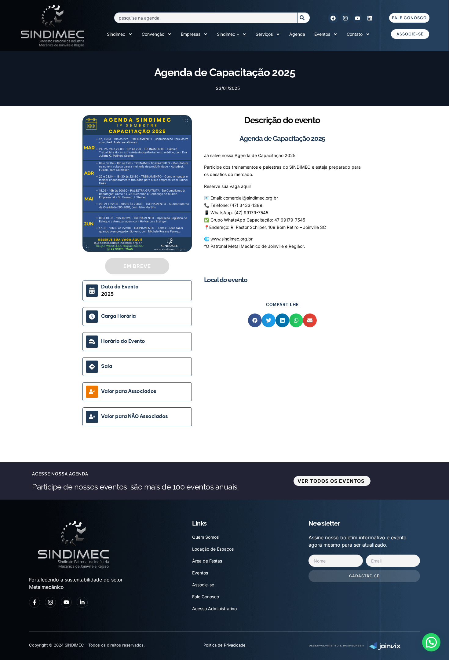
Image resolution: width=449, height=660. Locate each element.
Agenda (297, 34)
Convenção (153, 34)
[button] (255, 320)
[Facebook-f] (34, 602)
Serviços (264, 34)
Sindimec (116, 34)
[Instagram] (345, 18)
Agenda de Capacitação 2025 (282, 138)
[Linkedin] (370, 18)
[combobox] (205, 17)
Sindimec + (228, 34)
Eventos (322, 34)
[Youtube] (357, 18)
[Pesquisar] (303, 17)
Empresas (190, 34)
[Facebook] (333, 18)
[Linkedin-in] (82, 602)
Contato (355, 34)
